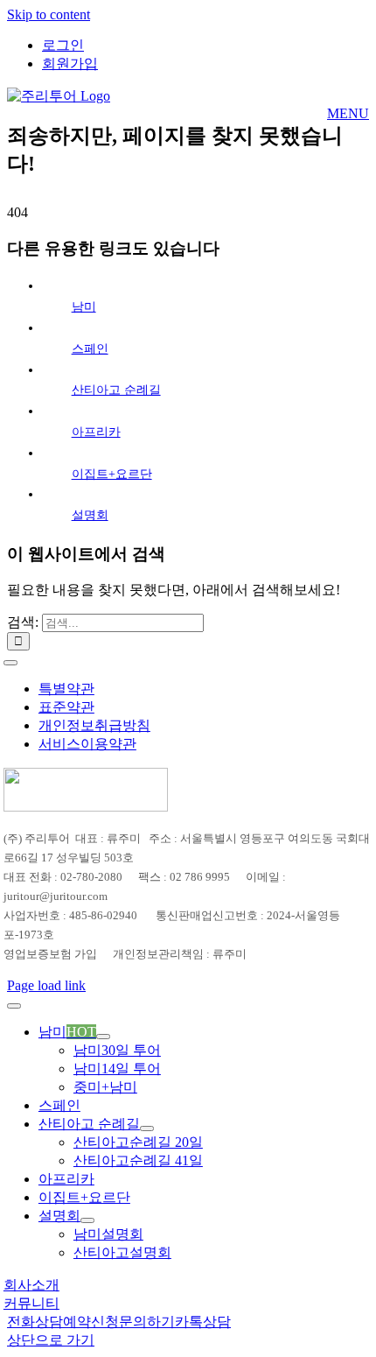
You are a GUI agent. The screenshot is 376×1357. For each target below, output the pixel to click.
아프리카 (96, 432)
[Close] (14, 1006)
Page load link (46, 985)
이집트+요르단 (112, 474)
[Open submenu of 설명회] (87, 1220)
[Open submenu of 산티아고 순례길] (147, 1128)
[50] (85, 806)
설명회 (90, 515)
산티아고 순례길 (116, 390)
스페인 (90, 348)
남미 (84, 306)
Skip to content (48, 14)
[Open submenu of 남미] (103, 1036)
